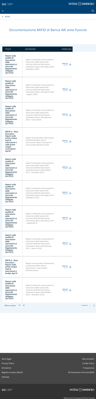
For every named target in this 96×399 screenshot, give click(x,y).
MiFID (7, 16)
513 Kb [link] (66, 267)
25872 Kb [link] (65, 219)
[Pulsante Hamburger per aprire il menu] (3, 11)
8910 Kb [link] (65, 291)
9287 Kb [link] (65, 90)
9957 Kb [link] (65, 244)
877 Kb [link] (66, 65)
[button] (90, 305)
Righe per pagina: (10, 305)
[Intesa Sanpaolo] (82, 389)
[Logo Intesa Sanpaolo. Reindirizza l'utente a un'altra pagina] (81, 3)
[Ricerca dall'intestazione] (93, 11)
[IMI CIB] (7, 390)
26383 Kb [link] (65, 194)
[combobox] (21, 305)
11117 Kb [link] (65, 116)
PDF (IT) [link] (65, 64)
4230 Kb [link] (65, 168)
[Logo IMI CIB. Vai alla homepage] (7, 3)
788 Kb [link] (66, 142)
